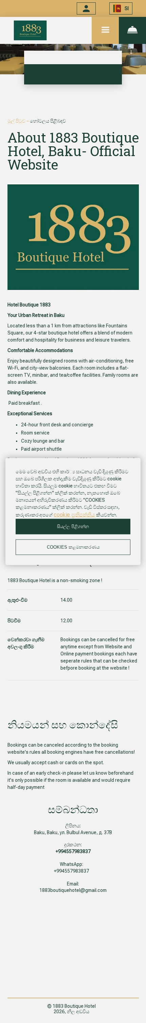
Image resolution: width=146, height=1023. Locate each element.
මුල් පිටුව (16, 121)
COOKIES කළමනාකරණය (73, 547)
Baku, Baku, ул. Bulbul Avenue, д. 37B (73, 832)
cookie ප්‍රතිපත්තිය (74, 515)
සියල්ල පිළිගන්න (73, 526)
